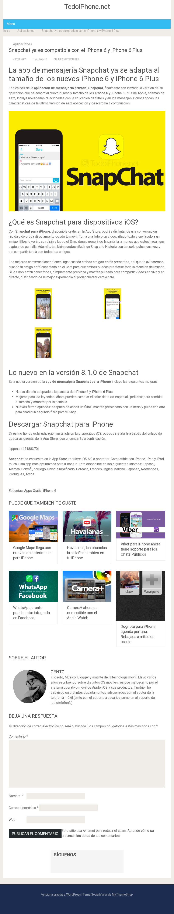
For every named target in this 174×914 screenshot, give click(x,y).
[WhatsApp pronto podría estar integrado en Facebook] (33, 586)
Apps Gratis (33, 491)
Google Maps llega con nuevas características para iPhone (32, 552)
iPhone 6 (101, 93)
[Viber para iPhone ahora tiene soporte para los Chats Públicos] (140, 524)
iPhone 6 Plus (102, 392)
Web (12, 820)
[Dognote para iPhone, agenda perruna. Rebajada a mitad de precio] (140, 596)
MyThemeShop (122, 894)
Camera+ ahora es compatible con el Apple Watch (82, 612)
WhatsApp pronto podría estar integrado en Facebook (31, 612)
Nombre (16, 796)
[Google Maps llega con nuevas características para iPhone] (33, 526)
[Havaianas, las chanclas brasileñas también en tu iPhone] (87, 526)
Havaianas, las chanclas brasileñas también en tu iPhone (87, 552)
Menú (11, 24)
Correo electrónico (23, 808)
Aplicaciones (25, 30)
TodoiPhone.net (87, 6)
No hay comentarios (66, 58)
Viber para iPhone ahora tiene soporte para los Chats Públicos (140, 549)
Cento (58, 671)
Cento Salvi (19, 58)
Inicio (6, 30)
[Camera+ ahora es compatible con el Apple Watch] (87, 586)
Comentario (18, 736)
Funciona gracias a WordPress (61, 894)
